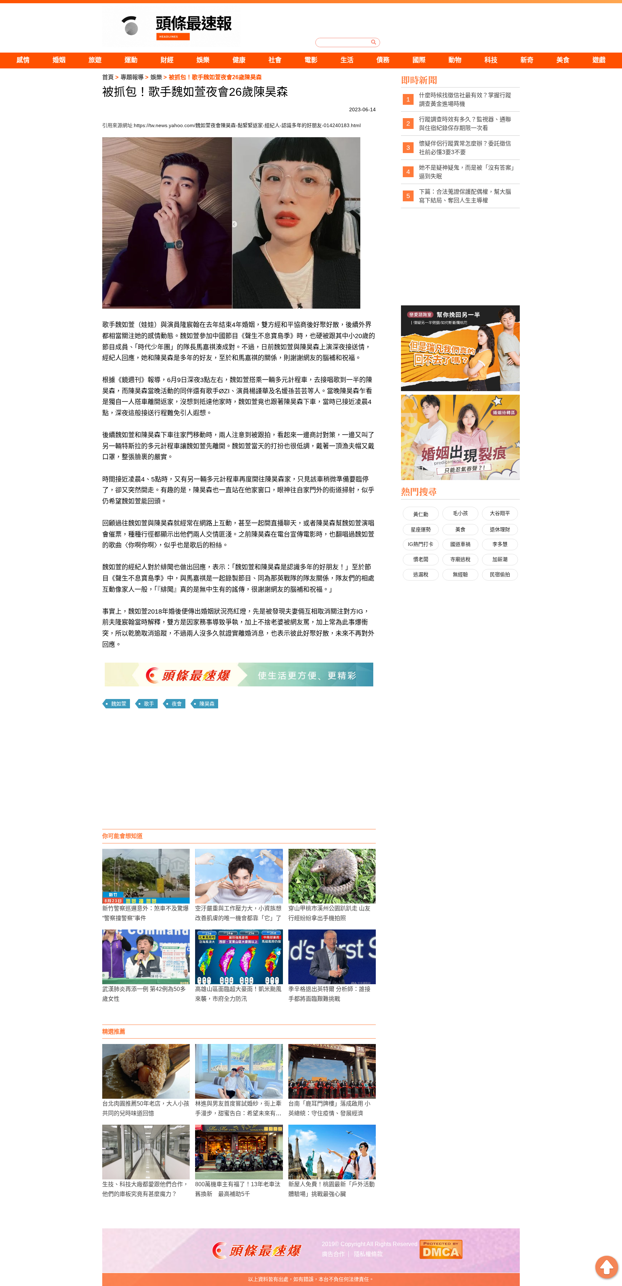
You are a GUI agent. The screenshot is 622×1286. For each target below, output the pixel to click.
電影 (311, 60)
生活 (347, 60)
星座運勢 (421, 529)
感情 (23, 60)
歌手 (149, 704)
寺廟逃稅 (460, 559)
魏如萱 (118, 704)
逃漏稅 (420, 574)
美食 (562, 60)
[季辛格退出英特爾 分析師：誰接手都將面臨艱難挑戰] (332, 956)
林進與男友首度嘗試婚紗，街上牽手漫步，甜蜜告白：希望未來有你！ (238, 1113)
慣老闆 (420, 559)
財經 (167, 60)
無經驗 (460, 574)
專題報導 (132, 77)
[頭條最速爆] (171, 26)
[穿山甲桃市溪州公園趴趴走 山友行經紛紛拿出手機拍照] (332, 876)
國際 (419, 60)
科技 (490, 60)
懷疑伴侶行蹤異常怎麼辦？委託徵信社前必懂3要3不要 (465, 147)
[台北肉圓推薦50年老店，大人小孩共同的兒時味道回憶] (146, 1071)
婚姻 (59, 60)
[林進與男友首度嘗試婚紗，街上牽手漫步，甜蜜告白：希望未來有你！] (239, 1071)
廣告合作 (333, 1254)
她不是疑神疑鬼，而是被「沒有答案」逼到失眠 (466, 172)
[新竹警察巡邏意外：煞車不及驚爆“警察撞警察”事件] (146, 876)
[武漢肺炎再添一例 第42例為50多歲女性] (146, 956)
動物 (455, 60)
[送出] (373, 42)
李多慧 (500, 544)
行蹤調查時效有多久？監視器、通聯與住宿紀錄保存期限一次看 (465, 123)
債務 (383, 60)
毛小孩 (460, 513)
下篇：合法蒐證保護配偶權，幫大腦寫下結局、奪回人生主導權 (465, 196)
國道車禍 (460, 544)
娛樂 (203, 60)
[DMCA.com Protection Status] (441, 1249)
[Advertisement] (239, 771)
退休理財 (500, 529)
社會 (275, 60)
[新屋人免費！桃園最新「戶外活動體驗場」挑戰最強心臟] (332, 1152)
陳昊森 (207, 704)
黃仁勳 (420, 514)
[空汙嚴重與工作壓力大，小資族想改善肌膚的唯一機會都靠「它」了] (239, 876)
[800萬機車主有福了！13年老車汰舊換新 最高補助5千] (239, 1152)
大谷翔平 (500, 513)
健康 (239, 60)
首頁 (108, 77)
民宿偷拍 (500, 574)
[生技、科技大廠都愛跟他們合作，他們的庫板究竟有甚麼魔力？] (146, 1152)
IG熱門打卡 (420, 544)
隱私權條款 (368, 1254)
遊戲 (598, 60)
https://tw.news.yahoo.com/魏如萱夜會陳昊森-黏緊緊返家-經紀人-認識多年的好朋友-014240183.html (247, 125)
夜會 (177, 704)
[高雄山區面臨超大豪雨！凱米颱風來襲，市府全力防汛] (239, 956)
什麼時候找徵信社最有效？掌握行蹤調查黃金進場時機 (465, 99)
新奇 (526, 60)
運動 (131, 60)
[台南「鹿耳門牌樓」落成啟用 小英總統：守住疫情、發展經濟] (332, 1071)
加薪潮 (500, 559)
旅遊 (95, 60)
